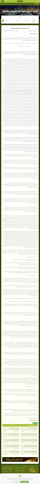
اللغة (3, 1)
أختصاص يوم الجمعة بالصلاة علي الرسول (29, 445)
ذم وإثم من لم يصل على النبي (13, 428)
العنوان (33, 19)
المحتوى (33, 20)
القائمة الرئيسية (20, 1)
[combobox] (25, 20)
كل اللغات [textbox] (17, 20)
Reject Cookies (15, 481)
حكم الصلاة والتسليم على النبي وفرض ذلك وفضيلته (10, 440)
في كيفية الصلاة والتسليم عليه (13, 434)
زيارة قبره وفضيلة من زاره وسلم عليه (30, 451)
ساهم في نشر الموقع (22, 468)
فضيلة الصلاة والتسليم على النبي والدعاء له (11, 445)
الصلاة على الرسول (31, 30)
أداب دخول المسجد (32, 428)
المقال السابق (35, 423)
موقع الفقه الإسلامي (17, 468)
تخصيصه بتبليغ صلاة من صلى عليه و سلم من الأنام (28, 434)
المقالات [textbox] (26, 20)
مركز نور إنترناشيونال (17, 471)
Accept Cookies (24, 481)
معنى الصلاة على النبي (14, 451)
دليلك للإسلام (22, 470)
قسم (33, 22)
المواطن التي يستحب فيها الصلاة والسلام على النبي (28, 440)
